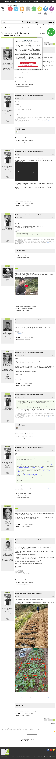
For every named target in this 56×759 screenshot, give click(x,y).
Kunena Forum (31, 740)
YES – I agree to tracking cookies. (28, 63)
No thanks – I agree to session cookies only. (28, 65)
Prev (49, 44)
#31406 (53, 542)
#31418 (53, 355)
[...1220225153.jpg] (31, 626)
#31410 (53, 510)
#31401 (53, 596)
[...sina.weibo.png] (17, 131)
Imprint (53, 756)
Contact (38, 756)
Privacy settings (48, 756)
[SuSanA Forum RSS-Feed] (53, 749)
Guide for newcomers (34, 22)
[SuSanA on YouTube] (51, 749)
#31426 (53, 154)
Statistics (20, 756)
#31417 (53, 397)
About (35, 756)
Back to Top (53, 744)
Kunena (17, 756)
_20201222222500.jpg (22, 427)
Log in (19, 84)
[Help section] (53, 1)
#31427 (53, 98)
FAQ (31, 756)
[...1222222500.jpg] (17, 427)
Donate (48, 1)
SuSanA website (5, 1)
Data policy (43, 756)
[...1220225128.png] (31, 669)
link (32, 57)
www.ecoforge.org (18, 333)
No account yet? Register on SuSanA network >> (46, 24)
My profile (35, 1)
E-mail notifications (26, 756)
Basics (42, 1)
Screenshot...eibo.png (22, 131)
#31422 (53, 322)
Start (46, 44)
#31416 (53, 450)
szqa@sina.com (49, 120)
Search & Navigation (26, 1)
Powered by (24, 740)
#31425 (53, 217)
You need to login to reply (23, 86)
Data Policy (28, 60)
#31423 (53, 270)
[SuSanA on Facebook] (48, 749)
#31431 (53, 51)
